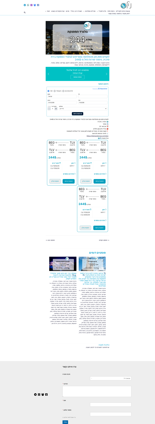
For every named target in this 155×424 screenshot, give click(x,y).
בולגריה (99, 296)
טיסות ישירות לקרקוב (100, 332)
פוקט (82, 316)
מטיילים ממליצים (90, 11)
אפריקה (104, 294)
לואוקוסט (74, 323)
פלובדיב (97, 318)
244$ (83, 157)
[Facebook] (38, 5)
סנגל (91, 314)
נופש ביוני (103, 334)
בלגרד (53, 63)
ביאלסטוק (84, 296)
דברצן (98, 300)
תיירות (60, 323)
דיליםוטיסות (105, 65)
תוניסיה (95, 326)
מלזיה (94, 310)
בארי (82, 294)
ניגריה (104, 312)
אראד (99, 294)
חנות (48, 11)
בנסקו (100, 298)
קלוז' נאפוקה (93, 322)
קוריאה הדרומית (93, 320)
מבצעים (69, 323)
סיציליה (99, 314)
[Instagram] (31, 5)
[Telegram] (25, 5)
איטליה (89, 290)
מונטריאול (103, 310)
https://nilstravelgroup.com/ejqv (97, 136)
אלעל (57, 63)
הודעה (65, 384)
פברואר (80, 65)
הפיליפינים (85, 302)
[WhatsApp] (28, 5)
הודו (100, 302)
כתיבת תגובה (105, 63)
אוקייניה (84, 288)
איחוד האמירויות (96, 290)
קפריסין (62, 63)
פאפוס (92, 316)
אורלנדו (104, 290)
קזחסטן (104, 322)
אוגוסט (54, 319)
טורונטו (93, 306)
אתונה (86, 294)
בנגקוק (104, 298)
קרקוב (100, 324)
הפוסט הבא (50, 240)
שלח (65, 422)
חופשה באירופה (85, 328)
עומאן (104, 316)
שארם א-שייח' (83, 324)
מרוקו (85, 310)
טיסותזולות (98, 65)
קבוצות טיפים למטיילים (123, 11)
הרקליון (98, 304)
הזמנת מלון (86, 181)
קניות (76, 65)
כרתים (101, 308)
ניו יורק (90, 312)
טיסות (52, 321)
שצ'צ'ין (104, 326)
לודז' (93, 308)
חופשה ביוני (102, 330)
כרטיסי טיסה (82, 332)
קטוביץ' (99, 322)
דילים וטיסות (74, 63)
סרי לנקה (82, 314)
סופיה (86, 312)
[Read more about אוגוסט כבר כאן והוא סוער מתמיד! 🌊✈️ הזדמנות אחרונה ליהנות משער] (62, 264)
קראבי (104, 324)
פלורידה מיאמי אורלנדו (88, 318)
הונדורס (91, 302)
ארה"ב (90, 294)
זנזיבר (100, 306)
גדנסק (91, 298)
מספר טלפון (67, 410)
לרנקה (68, 63)
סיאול (82, 312)
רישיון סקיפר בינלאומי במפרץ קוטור (119, 13)
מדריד (86, 308)
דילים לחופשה (102, 328)
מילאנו (98, 310)
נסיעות (64, 323)
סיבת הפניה (66, 374)
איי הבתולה (84, 290)
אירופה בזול (82, 326)
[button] (98, 11)
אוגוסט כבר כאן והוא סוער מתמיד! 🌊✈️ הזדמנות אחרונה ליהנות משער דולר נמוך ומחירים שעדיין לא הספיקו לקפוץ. (62, 276)
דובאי (94, 300)
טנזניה (88, 306)
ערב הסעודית (98, 316)
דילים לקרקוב (93, 328)
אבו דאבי (95, 288)
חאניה (97, 306)
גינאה (84, 298)
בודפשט (103, 296)
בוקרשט (94, 296)
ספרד (87, 314)
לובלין (96, 308)
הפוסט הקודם (104, 240)
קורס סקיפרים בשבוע (57, 11)
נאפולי (82, 310)
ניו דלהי (100, 312)
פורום (67, 11)
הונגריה (96, 302)
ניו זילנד (95, 312)
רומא (93, 324)
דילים (66, 321)
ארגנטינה (94, 294)
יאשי (85, 306)
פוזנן (88, 316)
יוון (82, 306)
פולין (85, 316)
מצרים (90, 310)
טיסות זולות (111, 11)
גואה (87, 298)
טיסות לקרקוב (90, 332)
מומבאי (81, 308)
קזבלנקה (86, 320)
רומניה (89, 324)
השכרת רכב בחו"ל (76, 11)
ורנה (85, 304)
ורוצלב (89, 304)
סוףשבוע (91, 65)
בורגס (89, 296)
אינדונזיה (97, 292)
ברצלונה (95, 298)
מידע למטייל (102, 11)
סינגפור (104, 314)
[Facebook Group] (35, 5)
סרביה (86, 65)
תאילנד (99, 326)
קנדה (87, 322)
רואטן (96, 324)
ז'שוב (104, 306)
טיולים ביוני (89, 330)
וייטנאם (93, 304)
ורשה (82, 304)
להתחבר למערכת (102, 347)
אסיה (83, 292)
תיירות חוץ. (54, 323)
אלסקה (87, 292)
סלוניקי (94, 314)
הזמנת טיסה (99, 181)
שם (64, 400)
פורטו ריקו (103, 318)
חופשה (63, 321)
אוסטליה (89, 288)
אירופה (81, 63)
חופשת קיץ (96, 330)
